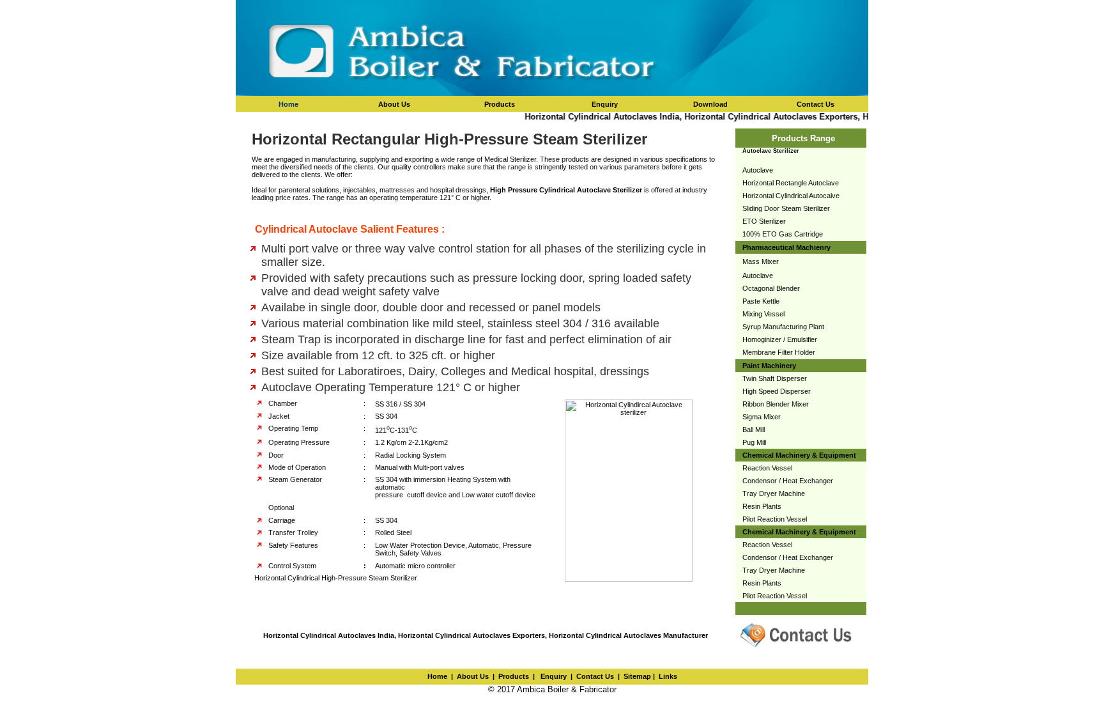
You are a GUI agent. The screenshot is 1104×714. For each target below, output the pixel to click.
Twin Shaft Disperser (774, 378)
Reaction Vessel (767, 468)
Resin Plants (761, 506)
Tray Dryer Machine (773, 493)
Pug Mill (754, 442)
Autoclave (757, 170)
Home (288, 104)
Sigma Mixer (761, 417)
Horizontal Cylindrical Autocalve (790, 195)
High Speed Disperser (776, 391)
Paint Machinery (769, 365)
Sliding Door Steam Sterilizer (786, 208)
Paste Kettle (760, 301)
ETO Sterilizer (764, 221)
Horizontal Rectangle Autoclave (790, 183)
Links (668, 676)
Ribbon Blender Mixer (775, 404)
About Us (473, 676)
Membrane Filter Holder (778, 352)
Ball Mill (753, 429)
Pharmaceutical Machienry (786, 247)
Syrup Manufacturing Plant (783, 326)
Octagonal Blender (771, 288)
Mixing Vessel (763, 314)
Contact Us (595, 676)
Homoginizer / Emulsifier (779, 339)
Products (513, 676)
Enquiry (553, 676)
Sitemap (637, 676)
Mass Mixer (760, 261)
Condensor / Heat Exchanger (787, 481)
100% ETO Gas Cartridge (782, 234)
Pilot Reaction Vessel (774, 519)
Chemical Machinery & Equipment (799, 455)
